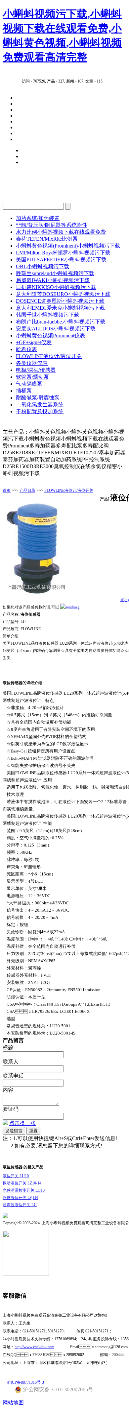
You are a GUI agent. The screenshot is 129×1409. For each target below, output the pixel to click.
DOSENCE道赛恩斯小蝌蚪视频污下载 (60, 301)
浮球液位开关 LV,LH (20, 1197)
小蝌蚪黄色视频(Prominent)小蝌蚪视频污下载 (68, 246)
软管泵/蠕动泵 (32, 377)
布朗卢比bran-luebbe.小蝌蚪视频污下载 (61, 321)
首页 (7, 490)
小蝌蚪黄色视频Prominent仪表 (50, 335)
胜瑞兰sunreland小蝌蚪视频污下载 (55, 273)
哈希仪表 (26, 349)
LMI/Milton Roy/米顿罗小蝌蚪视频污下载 (63, 252)
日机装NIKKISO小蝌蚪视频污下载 (56, 287)
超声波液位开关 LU (20, 1205)
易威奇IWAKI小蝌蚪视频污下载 (53, 280)
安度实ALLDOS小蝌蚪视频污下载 (56, 328)
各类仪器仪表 (32, 363)
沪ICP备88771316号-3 (25, 1382)
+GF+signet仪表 (34, 342)
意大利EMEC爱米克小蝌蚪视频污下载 (60, 308)
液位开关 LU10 (16, 1176)
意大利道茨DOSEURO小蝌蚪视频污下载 (63, 294)
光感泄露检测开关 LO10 (24, 1190)
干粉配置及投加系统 (40, 411)
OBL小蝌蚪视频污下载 (42, 266)
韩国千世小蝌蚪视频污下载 (47, 315)
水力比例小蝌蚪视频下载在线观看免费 (61, 232)
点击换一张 (22, 1123)
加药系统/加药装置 (38, 218)
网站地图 (13, 1402)
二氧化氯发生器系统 (40, 404)
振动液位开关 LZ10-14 (22, 1183)
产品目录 (27, 490)
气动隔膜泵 (29, 384)
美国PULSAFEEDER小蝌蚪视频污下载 (61, 259)
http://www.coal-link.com (34, 1347)
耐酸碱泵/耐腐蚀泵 (38, 397)
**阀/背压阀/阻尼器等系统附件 (51, 225)
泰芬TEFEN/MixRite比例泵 (47, 239)
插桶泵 (24, 391)
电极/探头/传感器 (36, 370)
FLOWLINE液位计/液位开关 (49, 356)
